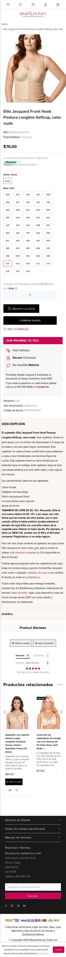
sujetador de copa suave (40, 572)
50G (18, 263)
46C (7, 240)
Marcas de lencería (18, 837)
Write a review (22, 643)
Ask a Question (46, 643)
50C (28, 255)
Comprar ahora (30, 320)
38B (7, 202)
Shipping (8, 164)
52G (28, 271)
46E (28, 240)
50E (48, 255)
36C (18, 194)
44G (38, 232)
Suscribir (33, 896)
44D (7, 232)
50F (7, 263)
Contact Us (42, 387)
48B (7, 248)
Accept (58, 949)
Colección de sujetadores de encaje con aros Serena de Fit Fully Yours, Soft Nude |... (49, 741)
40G (18, 217)
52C (38, 263)
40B (18, 209)
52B (28, 263)
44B (38, 225)
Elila (18, 401)
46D (18, 240)
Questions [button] (39, 655)
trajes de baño (19, 592)
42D (48, 217)
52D (48, 263)
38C (18, 202)
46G (48, 240)
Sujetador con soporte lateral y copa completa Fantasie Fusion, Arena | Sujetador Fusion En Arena (17, 743)
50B (18, 255)
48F (48, 248)
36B (7, 194)
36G (48, 194)
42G (28, 225)
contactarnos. (33, 577)
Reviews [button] (20, 655)
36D (28, 194)
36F (38, 194)
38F (48, 202)
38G (8, 209)
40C (28, 209)
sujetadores (30, 405)
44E (18, 232)
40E (48, 209)
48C (18, 248)
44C (48, 225)
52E (7, 271)
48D (28, 248)
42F (18, 225)
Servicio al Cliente (17, 820)
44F (28, 232)
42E (7, 225)
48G (8, 255)
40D (38, 209)
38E (38, 202)
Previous (3, 68)
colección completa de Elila (29, 552)
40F (7, 217)
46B (48, 232)
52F (18, 271)
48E (38, 248)
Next (63, 68)
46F (38, 240)
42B (28, 217)
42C (38, 217)
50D (38, 255)
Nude (7, 180)
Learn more (43, 953)
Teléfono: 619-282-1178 (17, 876)
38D (28, 202)
